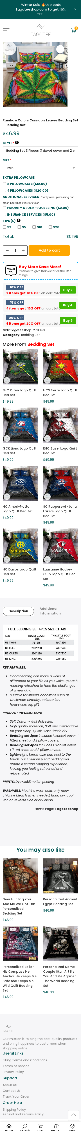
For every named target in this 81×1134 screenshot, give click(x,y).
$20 (56, 227)
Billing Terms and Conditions (25, 1060)
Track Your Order (16, 1096)
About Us (10, 1085)
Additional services (21, 197)
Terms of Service (16, 1066)
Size (7, 160)
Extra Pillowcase (19, 177)
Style (10, 143)
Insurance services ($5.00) (31, 214)
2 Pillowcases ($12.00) (27, 184)
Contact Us (11, 1090)
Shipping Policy (14, 1109)
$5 (24, 227)
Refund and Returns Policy (23, 1114)
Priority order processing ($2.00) (38, 208)
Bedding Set (30, 335)
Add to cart (49, 250)
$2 (9, 227)
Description (18, 611)
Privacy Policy (13, 1072)
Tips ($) (11, 221)
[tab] (18, 611)
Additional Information (50, 611)
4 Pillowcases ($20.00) (27, 190)
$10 (39, 227)
